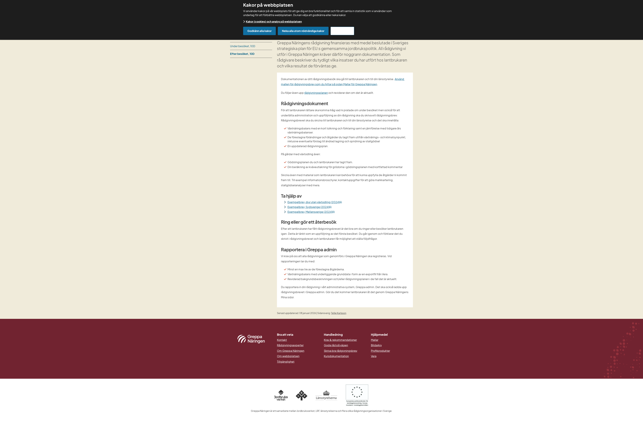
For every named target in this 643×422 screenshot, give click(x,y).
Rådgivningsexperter (290, 345)
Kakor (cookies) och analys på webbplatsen (274, 21)
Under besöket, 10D (242, 46)
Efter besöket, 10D (242, 54)
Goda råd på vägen (336, 345)
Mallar (374, 340)
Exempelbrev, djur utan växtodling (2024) (315, 202)
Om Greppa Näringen (290, 350)
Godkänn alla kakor (259, 31)
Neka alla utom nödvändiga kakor (303, 31)
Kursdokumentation (336, 356)
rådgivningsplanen (316, 92)
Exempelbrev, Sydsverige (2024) (310, 207)
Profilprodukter (380, 350)
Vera (373, 356)
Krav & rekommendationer (340, 340)
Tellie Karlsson (338, 312)
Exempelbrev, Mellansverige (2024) (311, 212)
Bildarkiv (392, 345)
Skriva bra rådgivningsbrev (340, 350)
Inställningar (342, 31)
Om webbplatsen (288, 356)
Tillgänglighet (285, 361)
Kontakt (282, 340)
